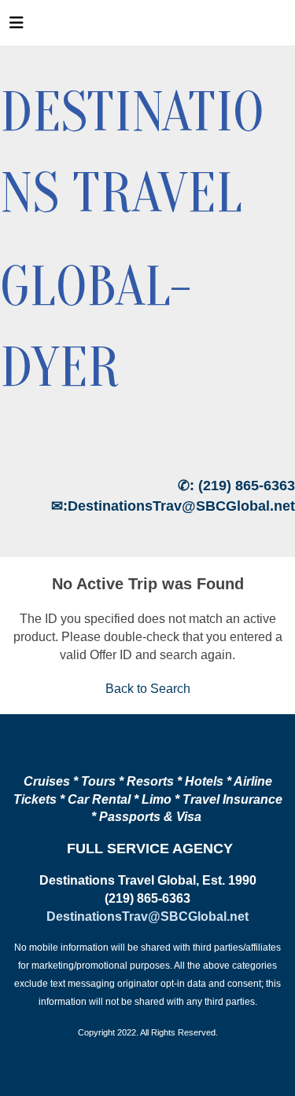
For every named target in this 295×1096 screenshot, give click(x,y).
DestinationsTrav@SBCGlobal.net (181, 506)
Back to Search (147, 688)
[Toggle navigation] (16, 26)
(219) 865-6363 (246, 485)
